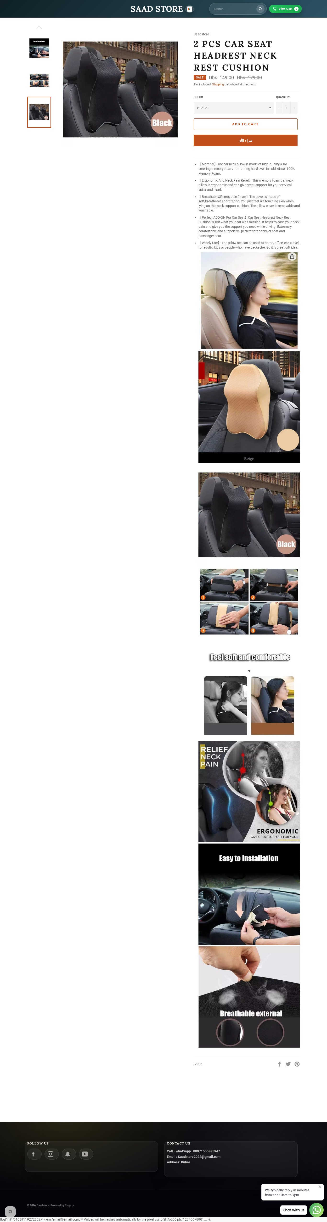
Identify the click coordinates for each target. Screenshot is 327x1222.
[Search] (260, 9)
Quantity (283, 97)
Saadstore (43, 1205)
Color (198, 97)
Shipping (218, 84)
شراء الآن (246, 140)
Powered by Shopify (62, 1205)
